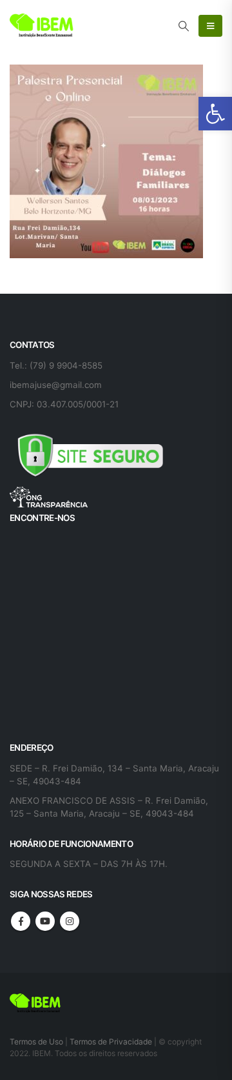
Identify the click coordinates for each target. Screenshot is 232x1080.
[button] (215, 113)
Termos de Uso (37, 1041)
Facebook (20, 921)
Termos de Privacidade (111, 1041)
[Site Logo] (42, 26)
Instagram (69, 921)
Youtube (45, 921)
